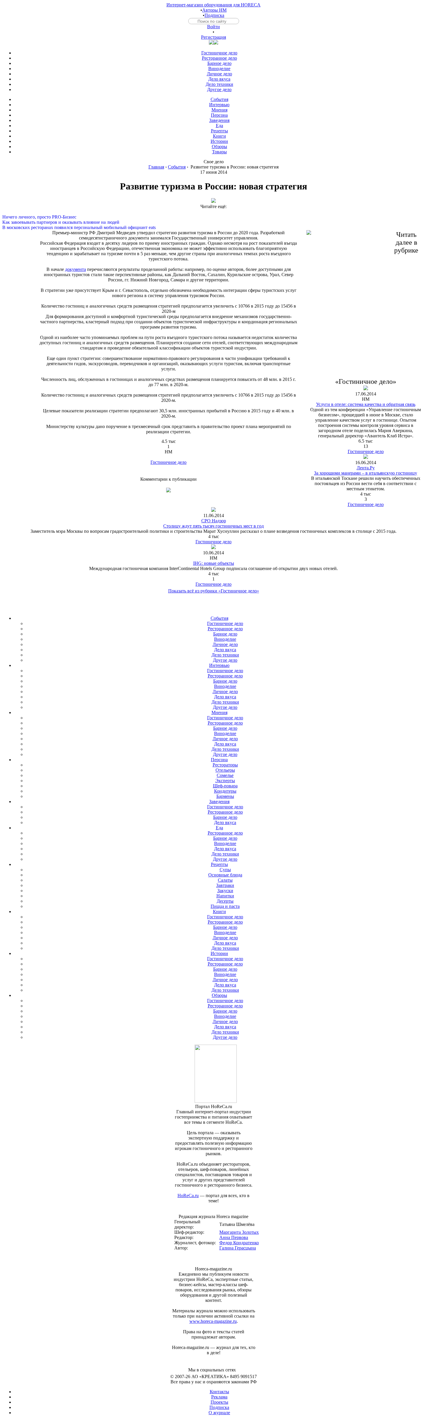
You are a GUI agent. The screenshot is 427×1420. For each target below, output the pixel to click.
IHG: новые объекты (213, 563)
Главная (156, 166)
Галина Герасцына (237, 1247)
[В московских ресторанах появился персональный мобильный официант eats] (213, 222)
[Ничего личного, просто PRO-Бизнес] (213, 211)
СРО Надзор (213, 520)
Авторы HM (214, 10)
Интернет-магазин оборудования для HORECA (213, 4)
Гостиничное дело (168, 462)
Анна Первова (233, 1237)
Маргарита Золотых (239, 1232)
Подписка (214, 15)
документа (75, 269)
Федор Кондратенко (239, 1242)
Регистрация (213, 37)
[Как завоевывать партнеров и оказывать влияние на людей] (213, 217)
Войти (213, 26)
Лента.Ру (366, 467)
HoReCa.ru (188, 1195)
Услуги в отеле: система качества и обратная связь (365, 404)
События (177, 166)
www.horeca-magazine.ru (213, 1321)
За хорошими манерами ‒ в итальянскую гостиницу (365, 473)
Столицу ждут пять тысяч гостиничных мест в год (213, 525)
